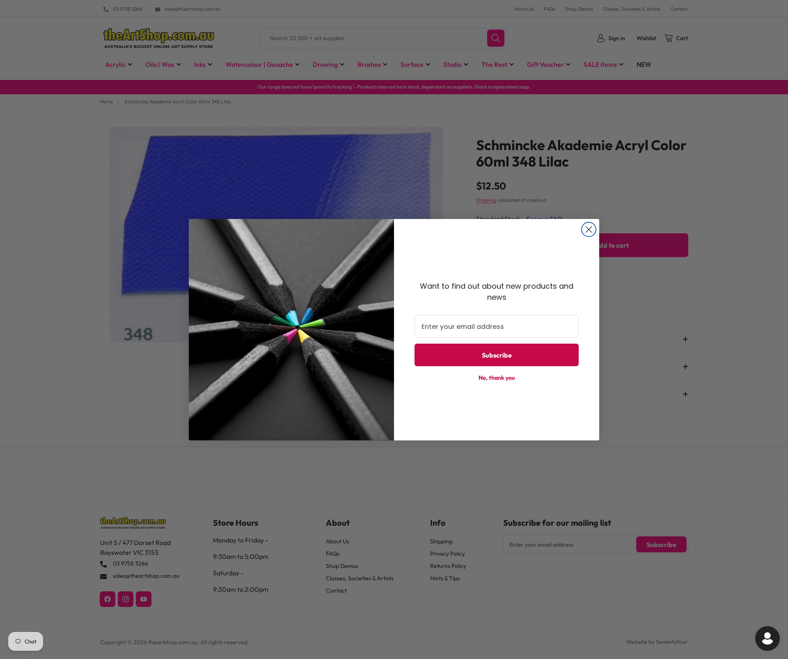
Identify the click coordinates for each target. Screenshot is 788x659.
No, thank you (497, 377)
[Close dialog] (589, 229)
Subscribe (497, 355)
